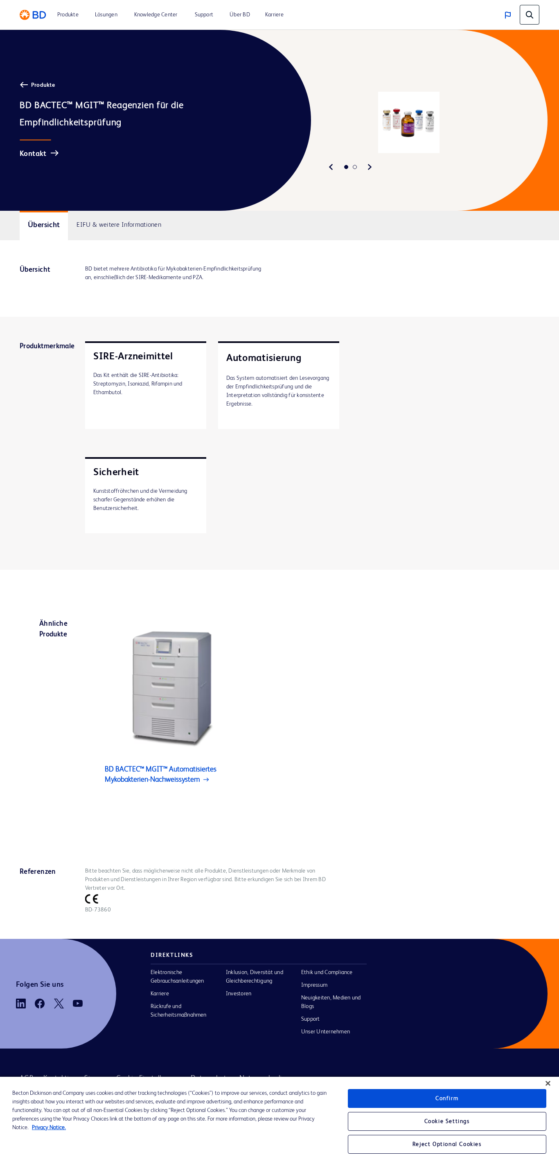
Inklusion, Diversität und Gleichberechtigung (254, 977)
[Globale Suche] (529, 15)
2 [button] (355, 167)
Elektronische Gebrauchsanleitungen (177, 977)
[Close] (547, 1083)
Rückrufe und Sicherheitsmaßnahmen (179, 1011)
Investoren (238, 994)
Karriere (160, 994)
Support (310, 1019)
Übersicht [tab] (44, 225)
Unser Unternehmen (325, 1032)
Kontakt (33, 154)
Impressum (314, 985)
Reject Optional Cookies (447, 1144)
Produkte (43, 85)
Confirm (446, 1098)
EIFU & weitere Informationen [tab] (119, 225)
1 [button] (346, 167)
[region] (279, 1121)
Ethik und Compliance (327, 972)
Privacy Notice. (49, 1127)
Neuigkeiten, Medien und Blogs (331, 1002)
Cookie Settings (447, 1121)
